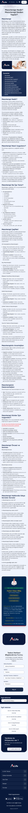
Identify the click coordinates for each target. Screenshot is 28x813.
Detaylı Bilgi (14, 725)
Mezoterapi (7, 75)
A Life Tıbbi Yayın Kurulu (18, 623)
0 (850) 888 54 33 (15, 749)
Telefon (5, 669)
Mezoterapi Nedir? (9, 77)
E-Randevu (12, 2)
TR (23, 2)
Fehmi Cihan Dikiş (14, 591)
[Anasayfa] (2, 2)
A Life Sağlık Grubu (16, 803)
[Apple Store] (8, 798)
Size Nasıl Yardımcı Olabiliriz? (11, 675)
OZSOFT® (16, 808)
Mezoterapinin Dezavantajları (12, 87)
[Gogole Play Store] (18, 798)
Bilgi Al (14, 689)
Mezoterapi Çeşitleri (9, 83)
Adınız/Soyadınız (8, 663)
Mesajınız (6, 681)
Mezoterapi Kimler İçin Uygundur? (13, 89)
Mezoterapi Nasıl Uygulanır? (11, 79)
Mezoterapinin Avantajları (11, 85)
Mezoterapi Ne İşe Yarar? (11, 81)
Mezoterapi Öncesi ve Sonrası (12, 90)
